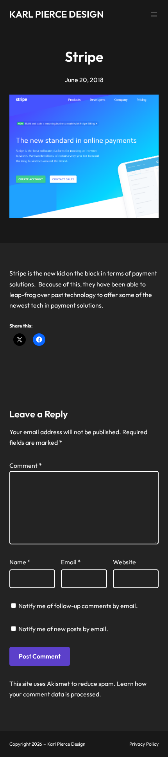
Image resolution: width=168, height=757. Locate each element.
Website (124, 562)
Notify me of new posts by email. (63, 629)
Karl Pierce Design (56, 14)
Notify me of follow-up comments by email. (78, 606)
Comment (25, 465)
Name (19, 562)
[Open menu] (154, 14)
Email (71, 562)
